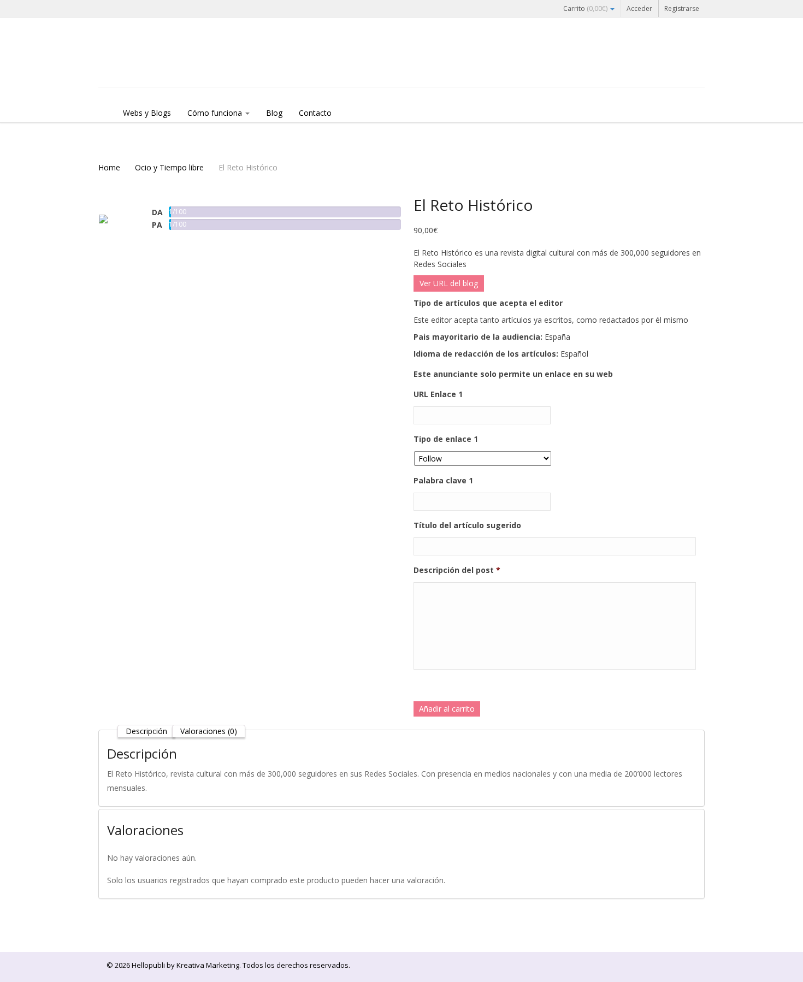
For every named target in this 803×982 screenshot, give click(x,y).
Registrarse (681, 8)
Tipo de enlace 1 (446, 439)
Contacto (315, 113)
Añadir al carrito (447, 708)
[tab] (146, 731)
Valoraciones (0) (208, 731)
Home (109, 167)
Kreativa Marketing (207, 965)
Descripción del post (457, 570)
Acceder (639, 8)
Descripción (146, 731)
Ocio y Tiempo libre (169, 167)
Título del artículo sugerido (467, 525)
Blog (274, 113)
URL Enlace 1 (438, 394)
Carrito (585, 8)
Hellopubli (180, 66)
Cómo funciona (215, 113)
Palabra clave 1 (443, 481)
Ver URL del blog (449, 283)
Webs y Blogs (147, 113)
